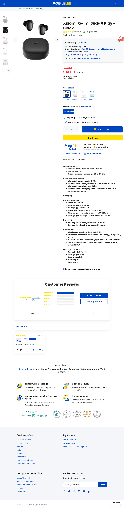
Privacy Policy (22, 443)
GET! (103, 484)
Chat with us (25, 369)
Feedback (21, 453)
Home (19, 9)
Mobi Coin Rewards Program (75, 446)
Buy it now (93, 138)
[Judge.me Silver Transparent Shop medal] (67, 414)
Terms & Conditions (25, 460)
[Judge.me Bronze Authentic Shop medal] (87, 414)
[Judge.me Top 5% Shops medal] (97, 414)
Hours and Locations (25, 481)
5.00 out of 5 (36, 298)
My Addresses (69, 443)
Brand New (69, 111)
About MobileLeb (24, 478)
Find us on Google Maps (27, 485)
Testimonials (22, 491)
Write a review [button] (94, 295)
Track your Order (24, 440)
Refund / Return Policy (26, 463)
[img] (20, 336)
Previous (15, 40)
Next (57, 40)
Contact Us (21, 457)
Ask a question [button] (94, 301)
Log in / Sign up (69, 440)
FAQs (19, 450)
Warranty (20, 446)
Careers (20, 488)
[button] (68, 32)
